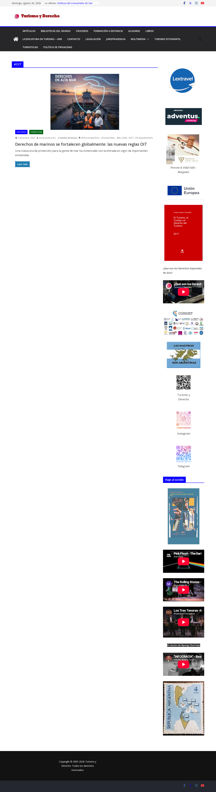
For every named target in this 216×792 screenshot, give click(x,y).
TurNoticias (30, 47)
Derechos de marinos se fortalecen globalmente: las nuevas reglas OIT (81, 144)
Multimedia (138, 39)
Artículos (29, 31)
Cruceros (82, 31)
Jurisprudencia (115, 39)
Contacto (73, 39)
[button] (147, 39)
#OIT (131, 137)
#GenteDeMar (108, 137)
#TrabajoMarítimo (144, 137)
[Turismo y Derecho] (16, 39)
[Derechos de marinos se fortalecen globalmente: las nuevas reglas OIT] (85, 102)
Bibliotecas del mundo (56, 31)
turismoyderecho (47, 137)
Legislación (93, 39)
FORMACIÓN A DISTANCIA (108, 31)
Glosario (134, 31)
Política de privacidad (57, 47)
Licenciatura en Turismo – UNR (42, 39)
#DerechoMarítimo (90, 137)
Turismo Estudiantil (168, 39)
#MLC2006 (122, 137)
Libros (149, 31)
